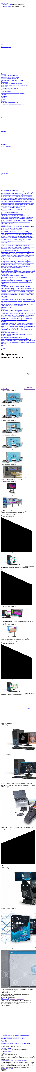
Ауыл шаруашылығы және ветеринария (12, 93)
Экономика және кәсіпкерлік (9, 102)
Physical (3, 389)
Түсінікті (3, 1070)
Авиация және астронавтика (9, 75)
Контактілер (26, 1043)
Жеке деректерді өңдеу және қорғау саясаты (14, 1060)
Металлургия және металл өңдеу (10, 88)
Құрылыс (3, 94)
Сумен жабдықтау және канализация (12, 80)
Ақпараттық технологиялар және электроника (14, 85)
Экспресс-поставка (29, 389)
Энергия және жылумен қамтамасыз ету (13, 104)
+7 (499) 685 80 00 (6, 6)
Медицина (4, 86)
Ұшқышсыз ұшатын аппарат (9, 78)
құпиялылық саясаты (7, 1068)
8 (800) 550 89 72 (6, 4)
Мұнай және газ (5, 90)
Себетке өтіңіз (5, 999)
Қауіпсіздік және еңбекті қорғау (10, 77)
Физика (3, 97)
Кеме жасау (4, 96)
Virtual (7, 389)
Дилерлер (19, 1043)
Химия (3, 99)
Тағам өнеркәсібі (6, 91)
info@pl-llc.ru (4, 3)
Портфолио (13, 1043)
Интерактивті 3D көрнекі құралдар (11, 83)
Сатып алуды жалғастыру (17, 999)
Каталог (7, 1043)
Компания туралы (4, 1042)
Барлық (29, 387)
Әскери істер (4, 82)
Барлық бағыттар (20, 1038)
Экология (3, 101)
